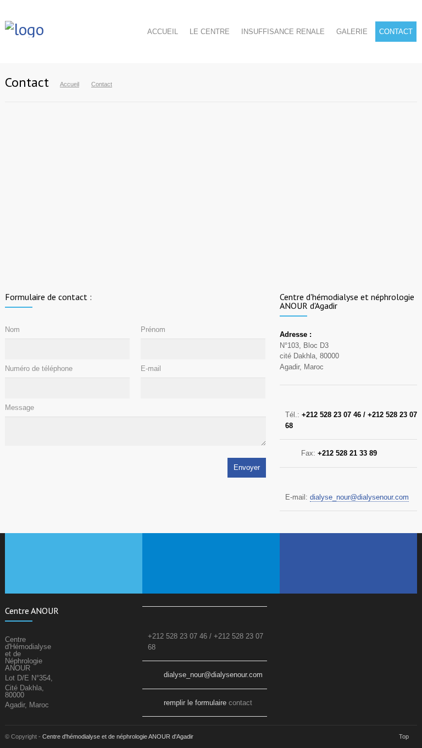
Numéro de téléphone (39, 368)
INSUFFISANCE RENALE (283, 31)
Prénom (153, 329)
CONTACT (396, 31)
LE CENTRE (210, 31)
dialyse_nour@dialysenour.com (359, 497)
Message (19, 407)
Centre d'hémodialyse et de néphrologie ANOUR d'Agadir (117, 736)
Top (404, 736)
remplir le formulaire (195, 703)
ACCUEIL (162, 31)
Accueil (69, 84)
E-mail (151, 368)
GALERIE (352, 31)
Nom (12, 329)
